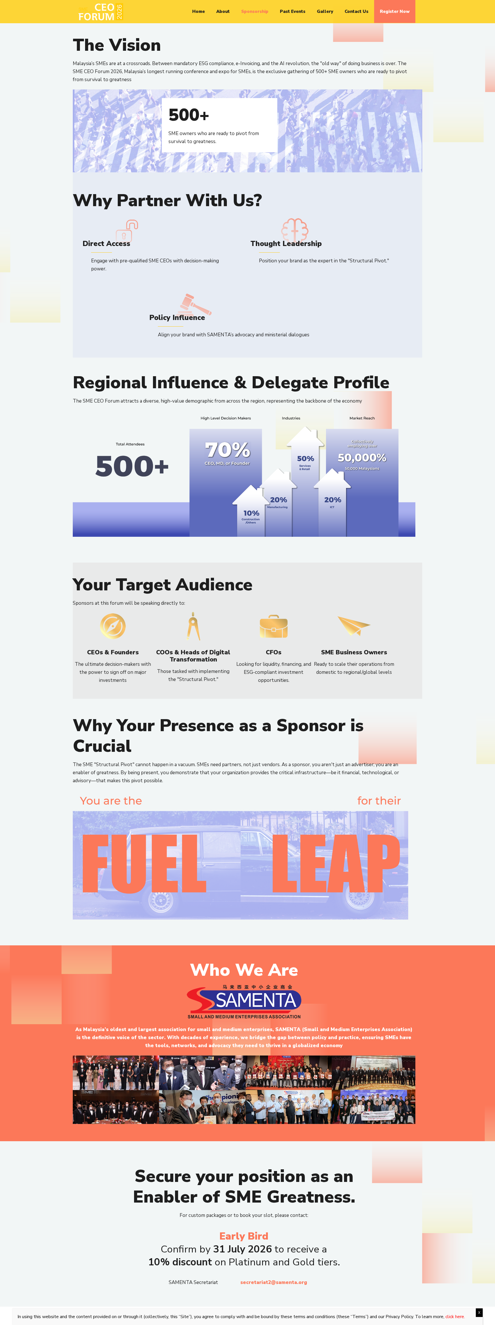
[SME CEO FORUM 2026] (100, 11)
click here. (455, 1317)
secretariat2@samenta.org (273, 1282)
